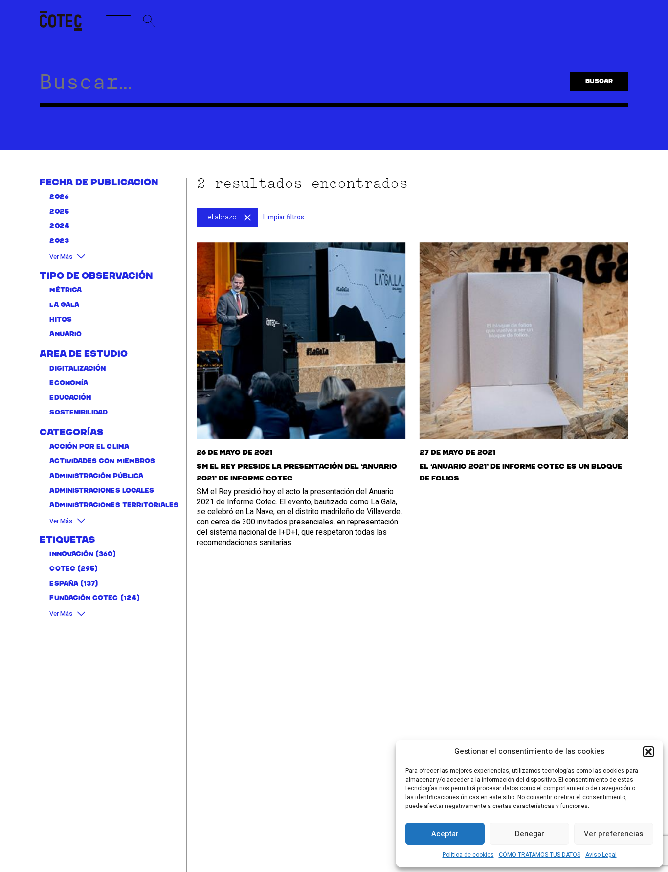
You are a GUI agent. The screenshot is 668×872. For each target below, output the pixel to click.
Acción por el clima (89, 447)
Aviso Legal (601, 854)
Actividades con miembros (102, 461)
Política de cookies (468, 854)
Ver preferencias (613, 833)
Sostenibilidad (78, 413)
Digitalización (77, 369)
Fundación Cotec (83, 598)
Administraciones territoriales (113, 505)
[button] (648, 752)
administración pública (96, 476)
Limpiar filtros (283, 217)
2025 (58, 212)
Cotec (62, 569)
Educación (70, 398)
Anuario (65, 334)
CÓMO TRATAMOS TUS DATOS (539, 854)
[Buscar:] (293, 86)
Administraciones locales (101, 491)
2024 (59, 226)
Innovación (71, 554)
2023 (58, 241)
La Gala (64, 305)
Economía (68, 383)
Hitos (60, 320)
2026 (58, 197)
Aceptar (445, 833)
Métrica (65, 290)
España (63, 584)
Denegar (529, 833)
